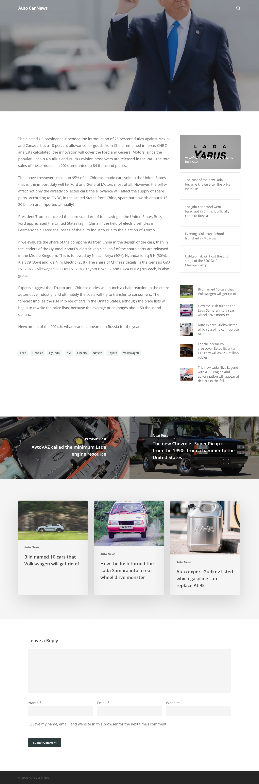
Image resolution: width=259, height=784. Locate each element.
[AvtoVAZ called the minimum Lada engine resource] (65, 448)
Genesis (37, 353)
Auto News (129, 71)
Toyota (112, 353)
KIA (69, 353)
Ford (23, 353)
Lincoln (82, 353)
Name (35, 702)
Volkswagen (131, 353)
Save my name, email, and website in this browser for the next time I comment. (99, 724)
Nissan (97, 353)
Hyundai (55, 353)
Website (173, 702)
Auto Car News (33, 8)
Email (103, 702)
